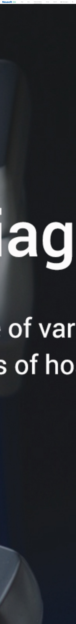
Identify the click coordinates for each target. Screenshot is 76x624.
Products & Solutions (38, 1)
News (28, 1)
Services (47, 1)
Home (22, 1)
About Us (55, 1)
